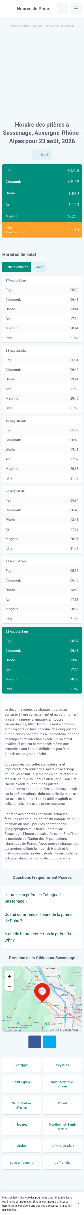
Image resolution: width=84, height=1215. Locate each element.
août (39, 267)
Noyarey (21, 1124)
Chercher (62, 8)
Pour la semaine (16, 267)
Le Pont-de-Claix (62, 1145)
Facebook (34, 1042)
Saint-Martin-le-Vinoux (62, 1084)
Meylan (21, 1145)
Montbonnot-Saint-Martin (62, 1126)
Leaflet (54, 1029)
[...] (76, 8)
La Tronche (62, 1162)
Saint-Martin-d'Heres (21, 1105)
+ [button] (9, 976)
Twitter (49, 1042)
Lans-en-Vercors (21, 1162)
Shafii (45, 154)
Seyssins (62, 1065)
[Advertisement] (42, 74)
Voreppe (21, 1065)
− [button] (9, 986)
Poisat (62, 1103)
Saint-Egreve (22, 1082)
